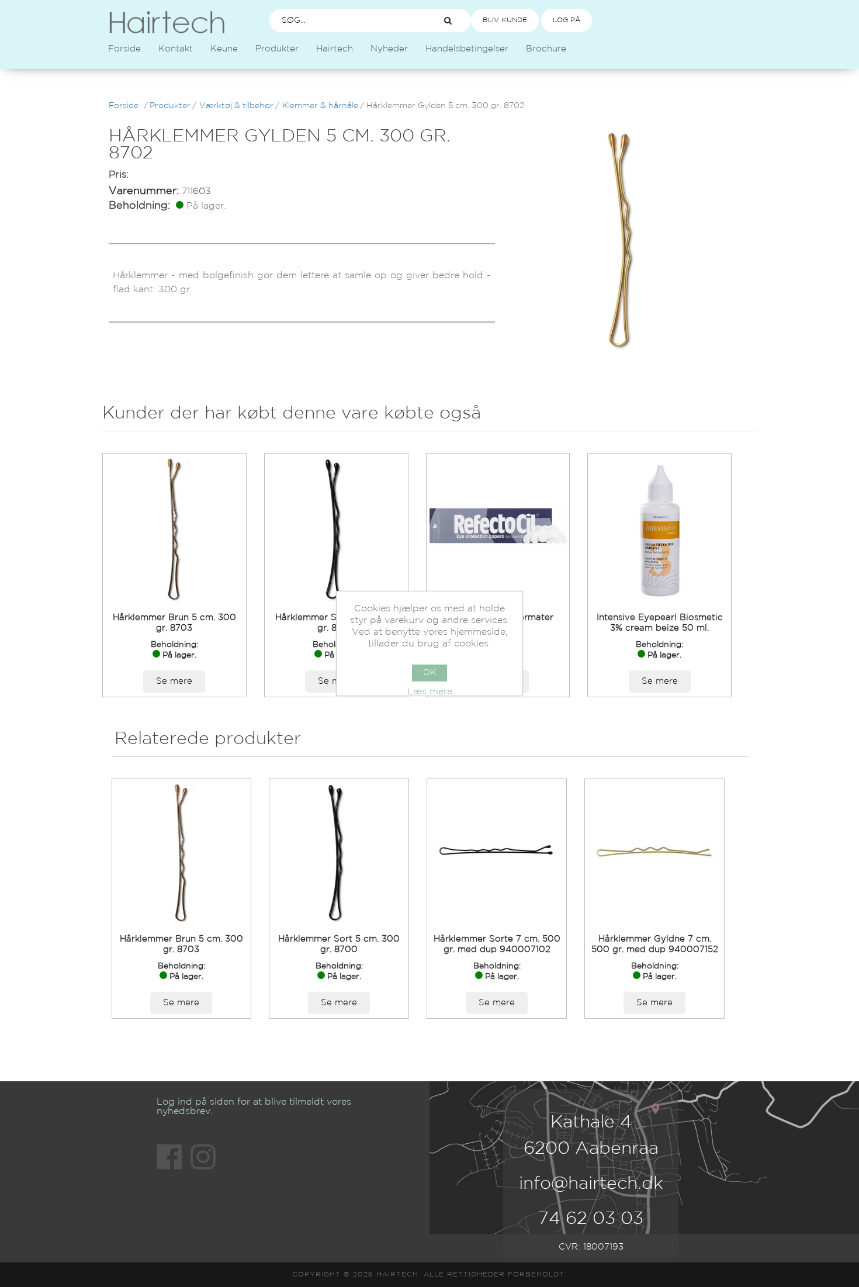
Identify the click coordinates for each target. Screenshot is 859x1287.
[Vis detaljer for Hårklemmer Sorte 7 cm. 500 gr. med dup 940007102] (496, 852)
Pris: (119, 175)
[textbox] (345, 20)
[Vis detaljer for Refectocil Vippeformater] (498, 529)
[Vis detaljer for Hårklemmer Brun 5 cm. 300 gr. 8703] (174, 529)
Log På (566, 20)
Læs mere (429, 691)
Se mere (174, 681)
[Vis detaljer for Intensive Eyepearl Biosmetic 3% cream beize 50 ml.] (659, 529)
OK (429, 672)
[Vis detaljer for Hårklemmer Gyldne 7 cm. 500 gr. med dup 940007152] (654, 852)
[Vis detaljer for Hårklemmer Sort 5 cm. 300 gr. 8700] (336, 529)
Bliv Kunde (505, 20)
